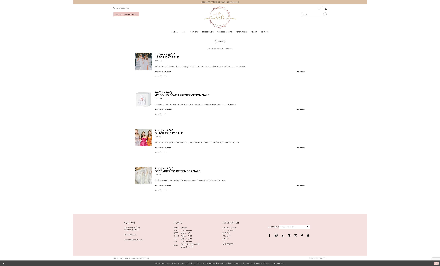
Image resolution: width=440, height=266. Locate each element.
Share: (157, 76)
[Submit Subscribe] (307, 227)
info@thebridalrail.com (133, 239)
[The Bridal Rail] (220, 17)
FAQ (224, 241)
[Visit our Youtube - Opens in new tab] (308, 235)
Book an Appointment (163, 72)
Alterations (228, 230)
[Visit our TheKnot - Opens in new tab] (282, 235)
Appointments (229, 228)
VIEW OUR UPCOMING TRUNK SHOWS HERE (220, 2)
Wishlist (227, 236)
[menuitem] (121, 8)
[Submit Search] (324, 14)
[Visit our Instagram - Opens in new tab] (276, 235)
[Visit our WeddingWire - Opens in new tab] (295, 235)
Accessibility (144, 258)
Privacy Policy (118, 258)
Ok (436, 263)
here (283, 263)
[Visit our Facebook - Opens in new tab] (269, 235)
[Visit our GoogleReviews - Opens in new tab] (289, 235)
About (226, 239)
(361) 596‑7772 (130, 235)
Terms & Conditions (132, 258)
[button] (325, 9)
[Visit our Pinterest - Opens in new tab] (302, 235)
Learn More (301, 72)
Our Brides (228, 244)
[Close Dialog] (3, 263)
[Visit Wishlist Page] (319, 8)
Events (226, 233)
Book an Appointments (163, 109)
